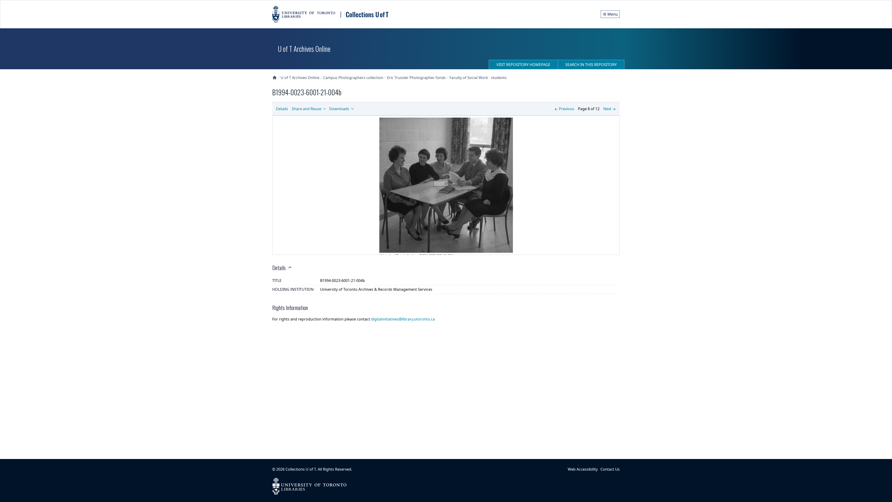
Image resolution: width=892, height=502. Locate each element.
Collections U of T (300, 469)
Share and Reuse (306, 108)
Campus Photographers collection (353, 77)
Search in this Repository (591, 64)
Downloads (339, 108)
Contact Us (610, 469)
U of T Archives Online (300, 77)
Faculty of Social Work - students (478, 77)
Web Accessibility (583, 469)
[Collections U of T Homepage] (274, 77)
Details (282, 108)
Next (607, 108)
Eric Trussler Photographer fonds (416, 77)
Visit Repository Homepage (523, 64)
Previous (566, 108)
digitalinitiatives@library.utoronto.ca (403, 319)
